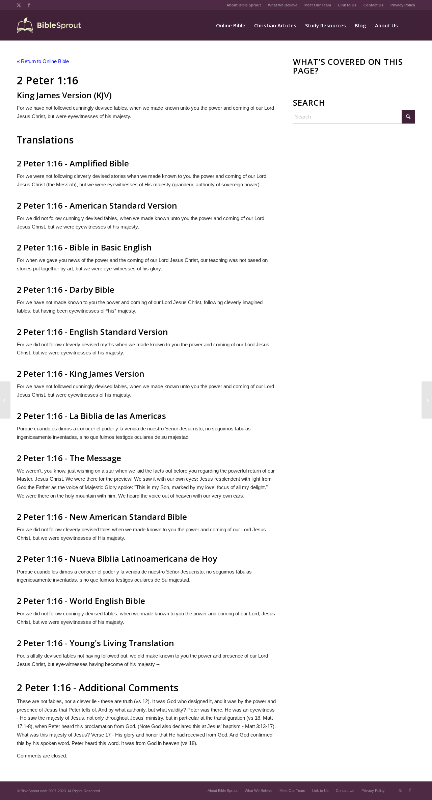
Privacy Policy (402, 5)
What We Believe (282, 5)
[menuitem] (244, 5)
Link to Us (347, 5)
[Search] (408, 25)
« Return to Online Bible (43, 61)
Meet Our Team (317, 5)
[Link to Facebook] (29, 5)
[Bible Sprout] (49, 25)
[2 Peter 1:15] (5, 400)
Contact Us (373, 5)
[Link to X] (19, 5)
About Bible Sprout (243, 5)
